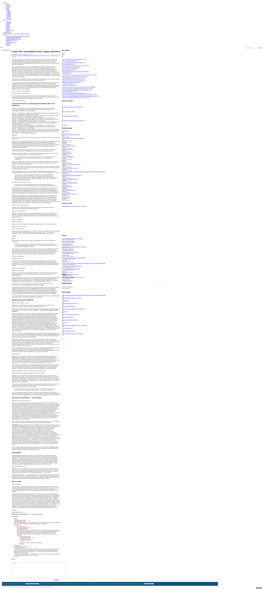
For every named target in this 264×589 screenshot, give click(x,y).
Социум (8, 25)
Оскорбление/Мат (18, 520)
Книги (7, 7)
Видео (7, 9)
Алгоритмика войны (67, 70)
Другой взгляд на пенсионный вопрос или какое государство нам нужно (79, 96)
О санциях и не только (67, 83)
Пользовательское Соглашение (13, 37)
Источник (14, 509)
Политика (8, 21)
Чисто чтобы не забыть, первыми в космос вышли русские (76, 88)
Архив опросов (161, 280)
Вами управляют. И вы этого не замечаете (72, 79)
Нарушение (28, 520)
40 (70, 140)
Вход (2, 47)
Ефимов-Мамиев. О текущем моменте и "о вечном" (74, 65)
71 (68, 133)
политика (53, 55)
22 (70, 174)
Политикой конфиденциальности (32, 583)
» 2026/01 (8, 15)
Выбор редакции (10, 30)
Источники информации (68, 64)
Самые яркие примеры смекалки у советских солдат (74, 97)
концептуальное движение (41, 55)
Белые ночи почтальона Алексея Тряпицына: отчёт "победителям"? (78, 94)
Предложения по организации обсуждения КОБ (73, 71)
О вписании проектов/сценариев (69, 182)
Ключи (7, 31)
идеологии (29, 55)
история (33, 55)
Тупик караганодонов (67, 186)
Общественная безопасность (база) (70, 82)
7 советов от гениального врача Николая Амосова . (74, 93)
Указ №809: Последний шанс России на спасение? (74, 76)
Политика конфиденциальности (13, 38)
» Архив (8, 10)
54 (68, 137)
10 (71, 159)
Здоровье (8, 27)
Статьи (7, 5)
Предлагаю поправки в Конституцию (70, 134)
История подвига (66, 197)
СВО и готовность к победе (68, 61)
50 (69, 196)
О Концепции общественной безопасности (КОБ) (17, 36)
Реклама (8, 43)
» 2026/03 (8, 12)
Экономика (8, 22)
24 (70, 170)
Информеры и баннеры (11, 40)
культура (48, 55)
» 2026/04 (8, 11)
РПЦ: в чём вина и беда (67, 149)
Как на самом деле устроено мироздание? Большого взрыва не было (78, 74)
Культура (8, 26)
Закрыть (13, 558)
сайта (36, 586)
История (8, 24)
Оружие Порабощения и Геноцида (70, 67)
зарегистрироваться (24, 33)
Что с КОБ (64, 125)
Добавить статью (7, 32)
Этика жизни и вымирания (68, 85)
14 (70, 166)
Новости (8, 4)
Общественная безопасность (68, 190)
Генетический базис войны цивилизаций (71, 175)
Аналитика (8, 6)
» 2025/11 (8, 17)
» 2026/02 (8, 14)
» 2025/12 (8, 16)
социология (57, 55)
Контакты (8, 45)
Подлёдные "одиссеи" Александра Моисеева (72, 80)
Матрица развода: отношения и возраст (71, 164)
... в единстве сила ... (5, 50)
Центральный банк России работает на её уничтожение (75, 90)
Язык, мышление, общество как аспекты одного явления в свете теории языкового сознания (83, 171)
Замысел (8, 28)
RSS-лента (8, 41)
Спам (24, 520)
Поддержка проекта (10, 42)
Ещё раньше (9, 19)
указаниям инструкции (149, 583)
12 (71, 163)
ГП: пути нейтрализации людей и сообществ (72, 59)
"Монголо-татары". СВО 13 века (69, 194)
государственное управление (21, 55)
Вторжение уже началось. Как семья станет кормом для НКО (76, 87)
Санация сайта (65, 73)
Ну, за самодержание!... (67, 91)
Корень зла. (64, 160)
